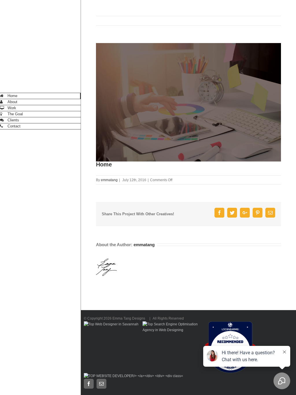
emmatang (109, 180)
